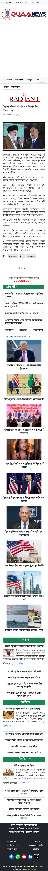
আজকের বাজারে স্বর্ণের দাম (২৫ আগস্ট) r (24, 708)
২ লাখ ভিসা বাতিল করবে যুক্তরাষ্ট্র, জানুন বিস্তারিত (24, 565)
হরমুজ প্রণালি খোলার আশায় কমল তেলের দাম (24, 740)
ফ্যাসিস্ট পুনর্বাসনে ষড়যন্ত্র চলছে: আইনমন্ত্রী (24, 671)
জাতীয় (25, 640)
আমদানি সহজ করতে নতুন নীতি (24, 746)
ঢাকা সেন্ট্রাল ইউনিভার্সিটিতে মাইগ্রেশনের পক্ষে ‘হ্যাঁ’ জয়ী (24, 305)
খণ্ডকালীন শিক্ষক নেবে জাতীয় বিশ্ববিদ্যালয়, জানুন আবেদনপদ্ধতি (24, 322)
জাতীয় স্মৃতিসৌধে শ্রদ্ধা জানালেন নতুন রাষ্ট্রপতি (24, 646)
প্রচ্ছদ (6, 87)
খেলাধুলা (29, 80)
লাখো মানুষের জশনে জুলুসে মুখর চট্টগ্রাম (24, 677)
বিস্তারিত (20, 663)
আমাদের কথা (12, 841)
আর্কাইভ (36, 849)
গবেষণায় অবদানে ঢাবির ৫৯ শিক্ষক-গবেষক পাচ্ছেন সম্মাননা (24, 801)
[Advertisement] (24, 50)
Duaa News (30, 869)
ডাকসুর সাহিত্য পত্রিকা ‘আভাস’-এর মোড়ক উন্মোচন (24, 817)
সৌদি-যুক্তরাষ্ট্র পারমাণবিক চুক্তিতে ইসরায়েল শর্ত (24, 399)
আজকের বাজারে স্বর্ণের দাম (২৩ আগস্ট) (21, 313)
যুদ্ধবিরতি (31, 256)
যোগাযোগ (36, 841)
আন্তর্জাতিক (19, 80)
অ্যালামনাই (8, 80)
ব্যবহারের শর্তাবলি (36, 845)
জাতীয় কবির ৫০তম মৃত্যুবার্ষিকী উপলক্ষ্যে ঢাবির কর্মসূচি (24, 792)
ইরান (22, 256)
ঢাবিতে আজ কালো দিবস (24, 765)
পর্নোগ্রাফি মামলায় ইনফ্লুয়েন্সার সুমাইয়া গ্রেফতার (24, 295)
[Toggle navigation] (42, 80)
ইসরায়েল (13, 256)
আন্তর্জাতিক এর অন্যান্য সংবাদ (16, 336)
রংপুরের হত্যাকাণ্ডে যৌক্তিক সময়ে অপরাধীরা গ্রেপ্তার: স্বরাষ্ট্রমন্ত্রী (24, 685)
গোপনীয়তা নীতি (12, 845)
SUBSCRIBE (22, 280)
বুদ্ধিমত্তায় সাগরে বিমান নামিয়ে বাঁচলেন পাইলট (24, 630)
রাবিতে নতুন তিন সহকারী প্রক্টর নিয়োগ (24, 809)
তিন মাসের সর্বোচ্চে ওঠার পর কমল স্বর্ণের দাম (24, 733)
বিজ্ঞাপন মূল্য (12, 849)
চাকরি (38, 80)
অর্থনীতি (25, 702)
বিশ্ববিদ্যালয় (25, 759)
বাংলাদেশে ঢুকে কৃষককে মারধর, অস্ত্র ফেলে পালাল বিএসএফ (24, 694)
